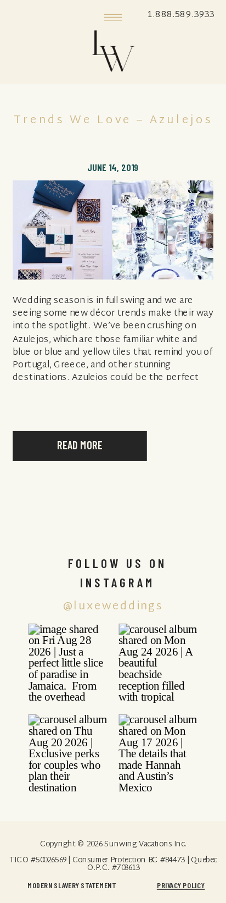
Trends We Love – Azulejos (113, 121)
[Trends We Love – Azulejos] (113, 229)
